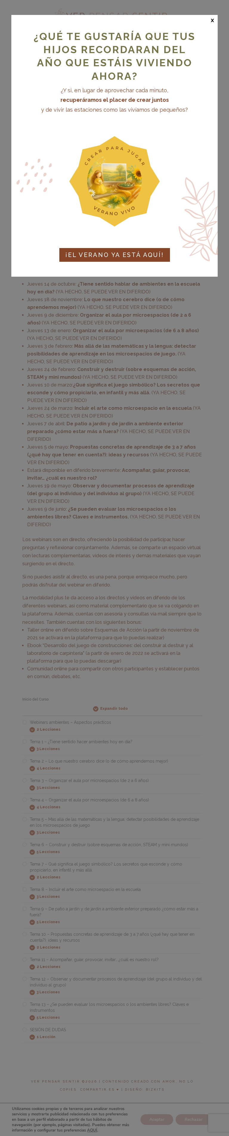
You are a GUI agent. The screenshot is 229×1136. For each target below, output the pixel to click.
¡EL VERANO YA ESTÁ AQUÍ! (114, 254)
